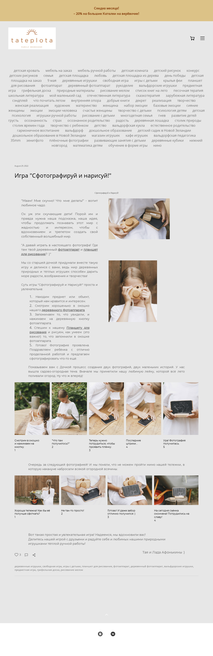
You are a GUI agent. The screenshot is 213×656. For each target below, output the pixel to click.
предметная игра (25, 570)
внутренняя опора (86, 100)
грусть (13, 120)
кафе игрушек (137, 135)
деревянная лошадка (152, 120)
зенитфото (35, 140)
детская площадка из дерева (136, 75)
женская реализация (32, 105)
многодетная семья (137, 115)
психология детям (172, 110)
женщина (111, 105)
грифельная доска (37, 90)
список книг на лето (151, 90)
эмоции (36, 110)
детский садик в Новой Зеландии (164, 130)
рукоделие (125, 85)
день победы (175, 75)
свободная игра (116, 80)
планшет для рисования (97, 566)
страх (57, 120)
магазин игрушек (106, 135)
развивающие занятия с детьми (120, 140)
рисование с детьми (99, 115)
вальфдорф (74, 130)
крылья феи (173, 80)
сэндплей (20, 100)
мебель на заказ (59, 70)
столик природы (188, 120)
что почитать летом (49, 100)
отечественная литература (109, 95)
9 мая (52, 80)
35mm (16, 140)
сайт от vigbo (106, 646)
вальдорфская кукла (129, 125)
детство (100, 125)
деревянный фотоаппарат (89, 85)
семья (48, 75)
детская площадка (74, 75)
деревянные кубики (168, 140)
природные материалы (76, 90)
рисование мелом (115, 90)
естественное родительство (173, 125)
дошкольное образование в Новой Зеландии (49, 135)
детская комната (135, 70)
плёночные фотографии (69, 140)
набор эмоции (136, 105)
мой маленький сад (66, 95)
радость (123, 120)
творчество (186, 100)
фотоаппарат (52, 85)
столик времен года (28, 125)
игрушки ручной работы (57, 115)
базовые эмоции (167, 105)
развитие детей (183, 115)
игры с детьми (146, 80)
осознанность (36, 120)
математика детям (88, 145)
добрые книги (118, 100)
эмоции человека (63, 110)
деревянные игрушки (80, 80)
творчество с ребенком (69, 125)
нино (157, 145)
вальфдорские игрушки (158, 85)
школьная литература (26, 95)
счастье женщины (98, 110)
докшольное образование (111, 130)
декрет (141, 100)
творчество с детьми (135, 110)
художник (62, 105)
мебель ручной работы (97, 70)
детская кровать (27, 70)
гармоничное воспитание (38, 130)
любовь (101, 75)
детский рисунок (168, 70)
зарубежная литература (185, 95)
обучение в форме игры (128, 145)
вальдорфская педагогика (175, 135)
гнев (162, 115)
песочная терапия (188, 90)
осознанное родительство (89, 120)
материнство (87, 105)
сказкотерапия (148, 95)
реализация (162, 100)
